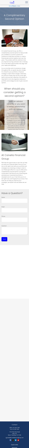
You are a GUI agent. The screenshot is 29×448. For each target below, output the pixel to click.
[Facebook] (10, 440)
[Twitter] (13, 440)
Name (3, 197)
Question (4, 226)
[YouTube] (18, 440)
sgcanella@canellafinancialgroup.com (14, 437)
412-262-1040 (16, 427)
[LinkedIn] (16, 440)
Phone (3, 216)
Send (4, 239)
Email (2, 207)
